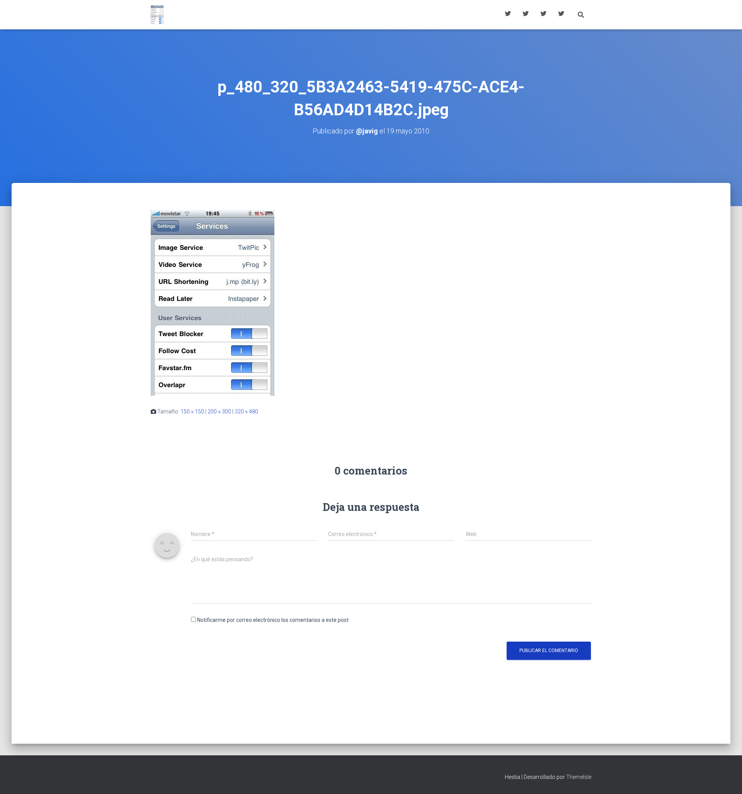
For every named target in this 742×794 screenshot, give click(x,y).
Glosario (543, 15)
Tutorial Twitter (508, 15)
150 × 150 (192, 411)
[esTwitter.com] (157, 14)
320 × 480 (246, 411)
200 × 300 (219, 411)
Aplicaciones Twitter (525, 15)
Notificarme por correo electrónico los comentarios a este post (273, 620)
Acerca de (561, 15)
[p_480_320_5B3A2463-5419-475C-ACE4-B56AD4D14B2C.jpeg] (212, 302)
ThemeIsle (578, 777)
